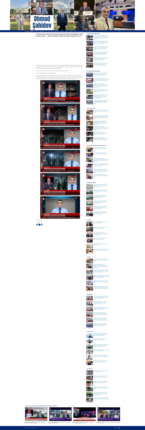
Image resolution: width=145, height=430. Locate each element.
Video (87, 31)
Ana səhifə (36, 31)
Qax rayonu (81, 31)
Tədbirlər (62, 31)
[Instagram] (116, 428)
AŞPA (52, 31)
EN (32, 31)
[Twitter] (117, 428)
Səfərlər (66, 31)
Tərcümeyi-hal (42, 31)
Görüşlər (71, 31)
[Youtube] (119, 428)
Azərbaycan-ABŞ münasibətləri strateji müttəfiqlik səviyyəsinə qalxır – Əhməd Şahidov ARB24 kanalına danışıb (35, 422)
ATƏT (49, 31)
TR (27, 31)
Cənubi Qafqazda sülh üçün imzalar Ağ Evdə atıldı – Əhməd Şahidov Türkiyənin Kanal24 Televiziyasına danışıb (83, 422)
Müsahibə (76, 31)
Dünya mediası (56, 31)
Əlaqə (90, 31)
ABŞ (46, 31)
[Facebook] (114, 428)
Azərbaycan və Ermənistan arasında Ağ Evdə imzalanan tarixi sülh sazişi (41, 406)
